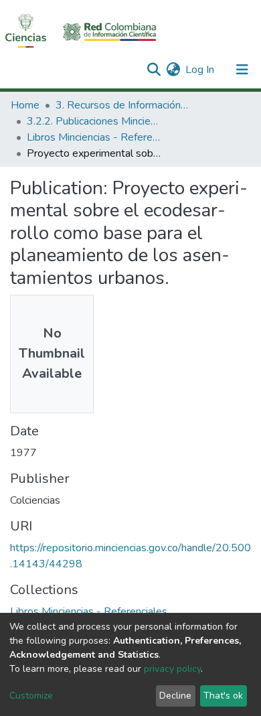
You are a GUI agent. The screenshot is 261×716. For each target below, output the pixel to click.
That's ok (223, 695)
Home (25, 105)
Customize (31, 695)
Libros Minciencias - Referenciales (94, 137)
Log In (200, 69)
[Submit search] (153, 70)
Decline (175, 695)
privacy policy (172, 668)
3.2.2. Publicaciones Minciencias (94, 121)
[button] (173, 70)
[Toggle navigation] (242, 69)
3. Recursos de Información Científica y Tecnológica (122, 105)
